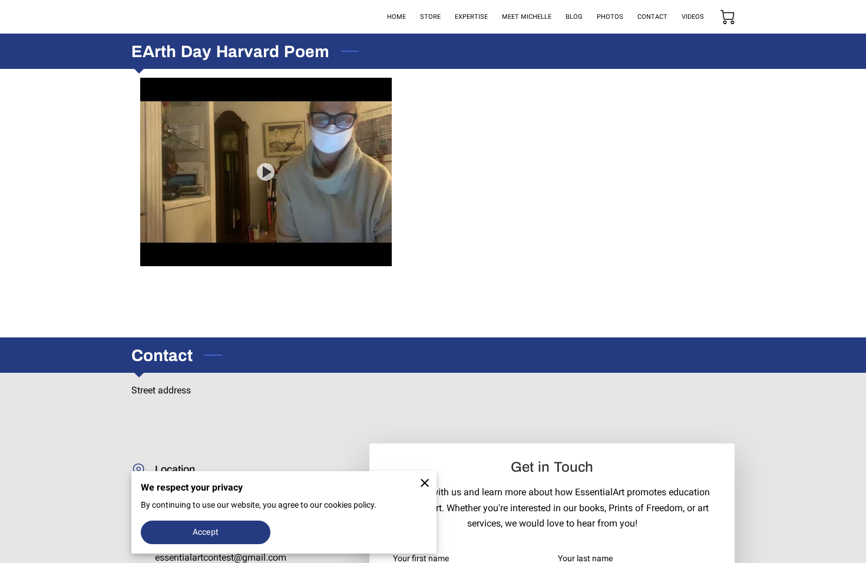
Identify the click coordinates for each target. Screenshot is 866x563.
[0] (727, 17)
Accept (206, 531)
